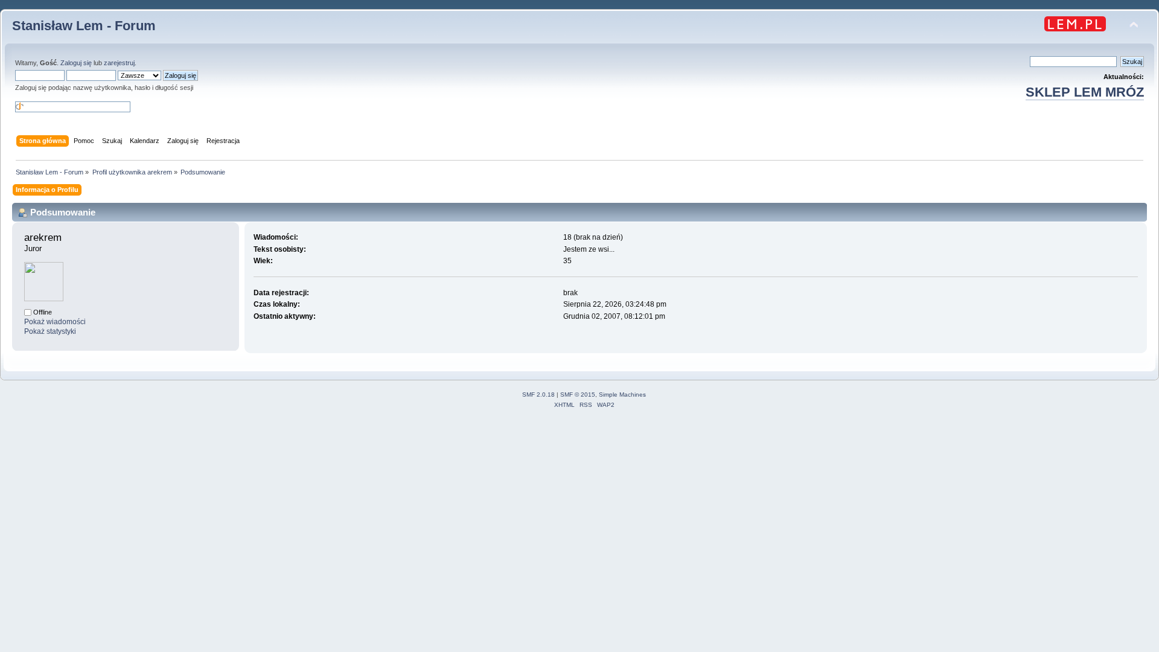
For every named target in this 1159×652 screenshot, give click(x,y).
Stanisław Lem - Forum (84, 25)
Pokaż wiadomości (55, 322)
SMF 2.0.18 (538, 394)
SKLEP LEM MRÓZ (1085, 92)
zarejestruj (119, 62)
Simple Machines (622, 394)
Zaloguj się (76, 62)
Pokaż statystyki (50, 331)
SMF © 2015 (577, 394)
